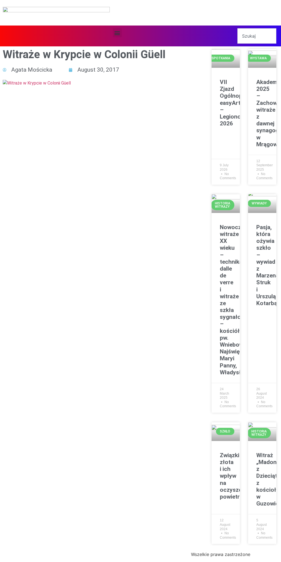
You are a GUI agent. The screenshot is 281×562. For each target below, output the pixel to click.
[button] (117, 32)
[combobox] (256, 36)
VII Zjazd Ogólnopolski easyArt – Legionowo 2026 (237, 103)
